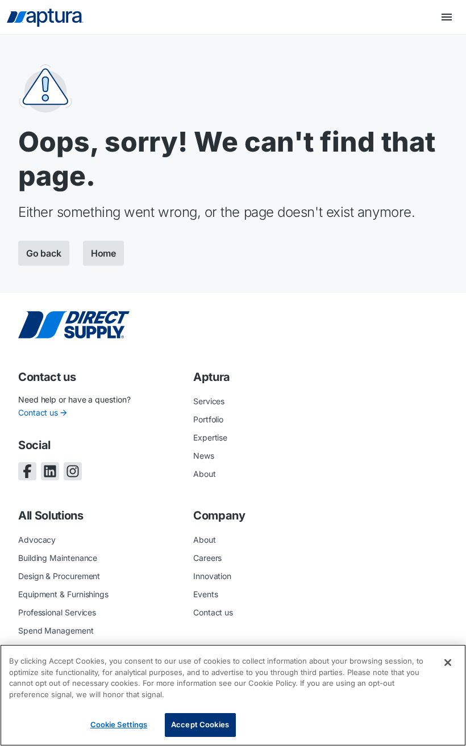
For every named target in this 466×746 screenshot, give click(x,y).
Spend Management (56, 630)
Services (208, 401)
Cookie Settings (119, 724)
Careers (207, 558)
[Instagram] (73, 471)
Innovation (212, 576)
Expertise (210, 437)
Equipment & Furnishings (63, 594)
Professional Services (57, 612)
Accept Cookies (200, 724)
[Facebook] (27, 471)
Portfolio (208, 419)
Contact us (38, 412)
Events (205, 594)
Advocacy (37, 539)
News (203, 455)
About (204, 474)
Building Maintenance (57, 558)
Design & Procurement (59, 576)
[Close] (447, 662)
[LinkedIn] (50, 471)
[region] (233, 695)
